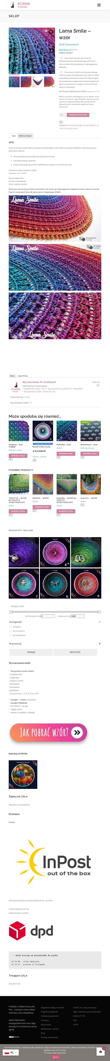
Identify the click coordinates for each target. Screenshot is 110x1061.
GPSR (75, 1024)
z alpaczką (14, 677)
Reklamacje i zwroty (49, 1028)
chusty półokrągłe (75, 125)
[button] (51, 50)
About (12, 376)
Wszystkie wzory (71, 128)
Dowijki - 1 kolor (18, 699)
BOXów (61, 1007)
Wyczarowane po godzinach (39, 382)
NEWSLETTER (79, 1016)
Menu (99, 5)
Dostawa (45, 1020)
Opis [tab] (14, 136)
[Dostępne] (10, 626)
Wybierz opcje (18, 456)
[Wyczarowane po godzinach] (15, 387)
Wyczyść (75, 652)
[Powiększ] (35, 540)
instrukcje (92, 1007)
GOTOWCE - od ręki (19, 706)
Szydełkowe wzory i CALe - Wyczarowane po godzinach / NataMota (53, 388)
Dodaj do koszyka (78, 115)
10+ (37, 693)
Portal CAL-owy (80, 1007)
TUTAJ (97, 91)
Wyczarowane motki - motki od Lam (39, 391)
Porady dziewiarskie (49, 1037)
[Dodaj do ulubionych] (61, 122)
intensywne (14, 684)
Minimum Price (35, 616)
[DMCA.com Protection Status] (14, 1037)
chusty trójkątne (89, 125)
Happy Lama (16, 709)
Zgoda (55, 1057)
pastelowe (14, 690)
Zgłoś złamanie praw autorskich (87, 1011)
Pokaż (31, 652)
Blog (43, 1033)
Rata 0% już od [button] (65, 49)
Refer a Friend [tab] (25, 136)
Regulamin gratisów (49, 1011)
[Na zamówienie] (10, 635)
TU (30, 402)
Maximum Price (64, 616)
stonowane (14, 687)
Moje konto (46, 1024)
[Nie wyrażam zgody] (106, 1052)
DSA (75, 1020)
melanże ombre (16, 681)
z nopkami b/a (16, 674)
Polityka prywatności (50, 1016)
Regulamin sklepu (49, 1007)
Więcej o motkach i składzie (23, 712)
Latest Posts (23, 376)
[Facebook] (98, 385)
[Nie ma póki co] (10, 631)
